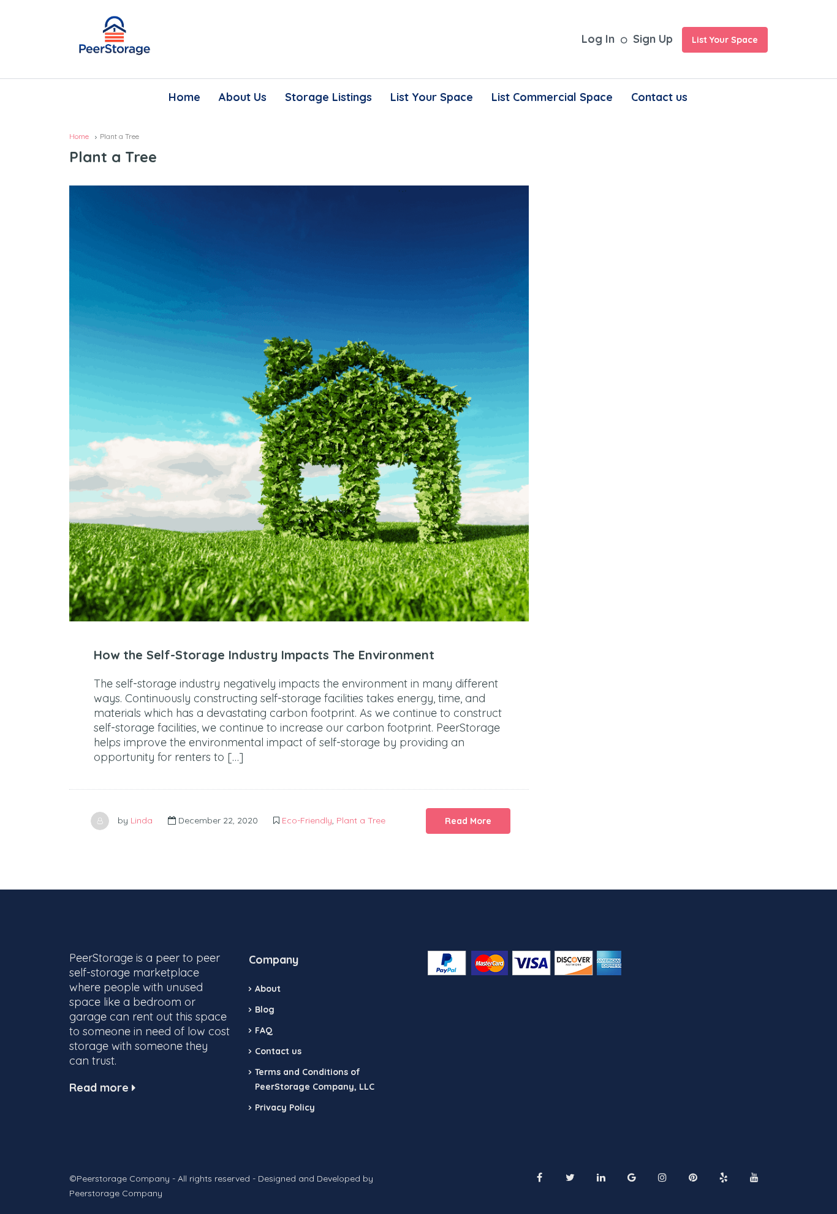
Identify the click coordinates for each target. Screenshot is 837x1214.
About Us (243, 97)
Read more (100, 1088)
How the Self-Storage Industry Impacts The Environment (264, 654)
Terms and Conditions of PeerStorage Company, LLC (314, 1079)
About (268, 988)
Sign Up (653, 39)
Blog (265, 1009)
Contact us (659, 97)
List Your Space (725, 39)
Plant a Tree (360, 820)
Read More (468, 820)
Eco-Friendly (307, 820)
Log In (598, 39)
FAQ (264, 1030)
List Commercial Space (552, 97)
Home (184, 97)
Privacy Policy (285, 1107)
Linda (142, 820)
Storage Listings (328, 97)
